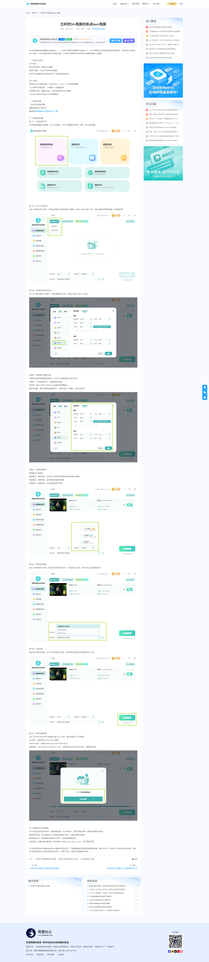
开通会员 (172, 4)
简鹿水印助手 (88, 947)
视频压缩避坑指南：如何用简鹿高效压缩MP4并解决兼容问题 (108, 886)
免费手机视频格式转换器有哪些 (99, 903)
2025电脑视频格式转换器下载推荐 (100, 896)
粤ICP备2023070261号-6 (67, 951)
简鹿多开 (110, 947)
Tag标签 (61, 954)
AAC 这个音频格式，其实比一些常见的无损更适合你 (106, 893)
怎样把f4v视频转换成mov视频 (46, 859)
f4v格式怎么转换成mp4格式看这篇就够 (44, 868)
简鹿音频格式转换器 (43, 947)
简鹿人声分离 (76, 947)
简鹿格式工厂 (100, 947)
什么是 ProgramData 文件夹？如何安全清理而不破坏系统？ (107, 890)
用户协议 (29, 954)
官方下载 (54, 111)
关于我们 (156, 4)
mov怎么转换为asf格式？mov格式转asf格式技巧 (105, 910)
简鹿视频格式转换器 (99, 29)
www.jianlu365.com (45, 935)
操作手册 (135, 4)
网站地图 (50, 954)
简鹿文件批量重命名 (61, 947)
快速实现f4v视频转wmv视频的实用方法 (122, 868)
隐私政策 (40, 954)
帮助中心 (145, 4)
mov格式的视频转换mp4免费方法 (100, 900)
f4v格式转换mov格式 (88, 859)
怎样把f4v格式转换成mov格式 (68, 859)
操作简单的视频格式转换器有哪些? (100, 907)
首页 (115, 4)
